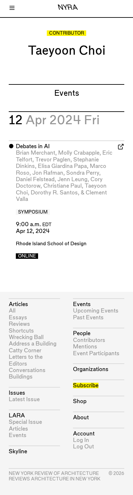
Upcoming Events (95, 311)
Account (84, 433)
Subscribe (85, 385)
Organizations (90, 369)
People (81, 333)
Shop (80, 401)
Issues (17, 393)
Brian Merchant (35, 153)
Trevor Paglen (52, 159)
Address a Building (32, 343)
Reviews (19, 324)
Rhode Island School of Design (51, 243)
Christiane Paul (62, 186)
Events (17, 435)
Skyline (18, 451)
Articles (18, 304)
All (12, 311)
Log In (81, 440)
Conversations (27, 370)
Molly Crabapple (78, 153)
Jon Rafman (47, 173)
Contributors (89, 340)
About (81, 417)
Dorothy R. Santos (54, 192)
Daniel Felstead (35, 179)
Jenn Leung (72, 179)
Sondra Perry (82, 173)
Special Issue (25, 422)
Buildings (21, 377)
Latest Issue (24, 399)
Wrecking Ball (26, 337)
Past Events (88, 317)
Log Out (83, 446)
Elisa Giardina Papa (62, 166)
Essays (18, 317)
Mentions (85, 346)
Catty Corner (25, 350)
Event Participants (96, 353)
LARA (17, 415)
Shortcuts (21, 331)
